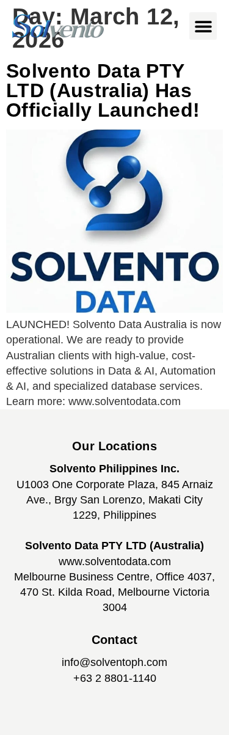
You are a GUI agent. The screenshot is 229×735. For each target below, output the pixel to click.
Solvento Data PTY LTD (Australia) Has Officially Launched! (103, 90)
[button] (203, 26)
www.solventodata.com (115, 561)
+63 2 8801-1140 (114, 678)
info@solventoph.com (114, 662)
